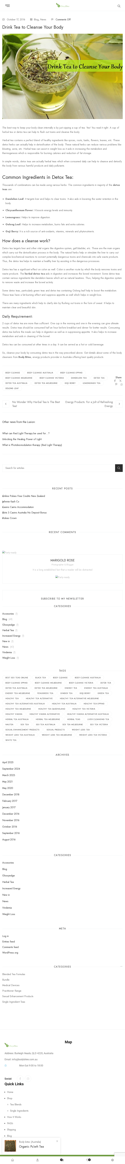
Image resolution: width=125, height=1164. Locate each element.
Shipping (11, 1129)
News (43, 19)
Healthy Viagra (13, 714)
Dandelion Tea (79, 378)
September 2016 (11, 833)
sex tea (25, 724)
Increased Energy (11, 636)
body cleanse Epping (71, 372)
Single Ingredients (19, 1111)
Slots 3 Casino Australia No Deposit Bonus (24, 512)
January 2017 (9, 807)
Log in (5, 936)
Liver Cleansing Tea (98, 719)
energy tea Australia (96, 688)
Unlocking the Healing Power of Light (22, 439)
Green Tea (103, 693)
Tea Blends (15, 1104)
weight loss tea (81, 729)
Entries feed (8, 941)
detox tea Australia (16, 383)
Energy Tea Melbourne (17, 693)
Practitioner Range (11, 991)
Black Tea (40, 677)
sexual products (56, 729)
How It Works (14, 1117)
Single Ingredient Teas (13, 1002)
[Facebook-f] (20, 1078)
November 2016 (10, 820)
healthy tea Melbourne (18, 709)
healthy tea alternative (39, 698)
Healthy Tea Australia (64, 703)
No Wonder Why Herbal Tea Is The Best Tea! (36, 404)
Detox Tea (99, 378)
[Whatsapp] (121, 384)
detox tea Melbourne (46, 383)
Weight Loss (8, 658)
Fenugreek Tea (45, 693)
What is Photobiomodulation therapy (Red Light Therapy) (32, 445)
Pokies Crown (9, 518)
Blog (36, 19)
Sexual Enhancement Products (22, 729)
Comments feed (10, 947)
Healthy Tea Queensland (51, 709)
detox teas (25, 161)
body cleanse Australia (40, 372)
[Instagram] (28, 1078)
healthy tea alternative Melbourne (79, 698)
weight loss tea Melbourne (57, 735)
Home (10, 1092)
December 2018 (10, 794)
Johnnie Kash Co (10, 501)
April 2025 (7, 762)
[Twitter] (120, 381)
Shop (9, 1098)
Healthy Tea (12, 698)
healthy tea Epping (94, 703)
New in (6, 641)
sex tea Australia (45, 724)
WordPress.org (10, 952)
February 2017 (9, 801)
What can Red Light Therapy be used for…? (26, 433)
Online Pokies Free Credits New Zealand (23, 496)
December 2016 (10, 814)
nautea (9, 724)
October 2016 (9, 826)
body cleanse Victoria (52, 378)
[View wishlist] (87, 1160)
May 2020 (7, 788)
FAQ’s (10, 1123)
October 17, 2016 (16, 19)
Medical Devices (11, 985)
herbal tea (7, 132)
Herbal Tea (8, 630)
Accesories (8, 613)
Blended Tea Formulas (13, 974)
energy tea (71, 688)
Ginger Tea (67, 693)
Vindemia (7, 652)
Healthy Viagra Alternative (45, 714)
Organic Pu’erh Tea (31, 1146)
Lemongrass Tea (91, 383)
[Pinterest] (116, 384)
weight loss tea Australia (20, 735)
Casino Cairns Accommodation (18, 507)
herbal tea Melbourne (48, 719)
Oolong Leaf (12, 388)
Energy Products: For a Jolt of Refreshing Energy (89, 404)
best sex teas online (16, 677)
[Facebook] (115, 381)
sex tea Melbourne (72, 724)
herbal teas (73, 719)
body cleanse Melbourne (18, 378)
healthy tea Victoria (83, 709)
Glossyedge (8, 625)
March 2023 (8, 775)
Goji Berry (70, 383)
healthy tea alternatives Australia (25, 703)
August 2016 (9, 839)
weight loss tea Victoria (93, 735)
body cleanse (12, 372)
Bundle (5, 980)
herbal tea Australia (17, 719)
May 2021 (7, 781)
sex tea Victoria (99, 724)
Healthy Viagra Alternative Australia (88, 714)
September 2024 (11, 769)
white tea (10, 740)
